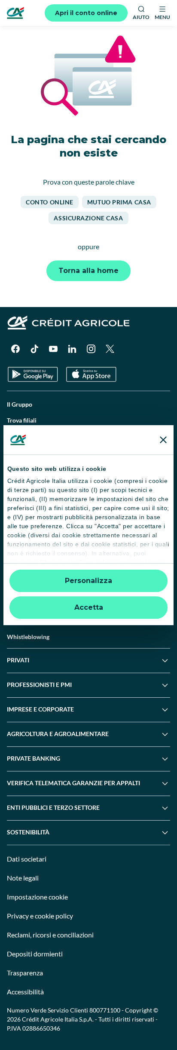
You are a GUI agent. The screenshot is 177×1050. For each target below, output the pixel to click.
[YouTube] (53, 348)
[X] (110, 348)
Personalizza (88, 581)
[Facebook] (15, 348)
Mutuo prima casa (119, 202)
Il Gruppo (19, 404)
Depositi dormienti (35, 954)
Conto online (49, 202)
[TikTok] (34, 348)
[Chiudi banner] (163, 440)
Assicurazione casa (88, 218)
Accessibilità (25, 991)
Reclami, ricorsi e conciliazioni (50, 935)
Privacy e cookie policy (40, 916)
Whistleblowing (28, 636)
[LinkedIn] (72, 348)
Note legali (23, 878)
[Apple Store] (91, 374)
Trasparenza (25, 973)
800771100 (104, 1010)
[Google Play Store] (33, 374)
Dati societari (26, 859)
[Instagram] (91, 348)
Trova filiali (22, 420)
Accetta (88, 607)
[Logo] (15, 13)
